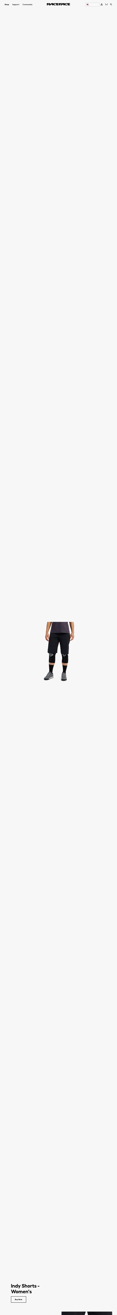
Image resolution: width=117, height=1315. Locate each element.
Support (15, 4)
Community (27, 4)
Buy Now (18, 1299)
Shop (7, 4)
